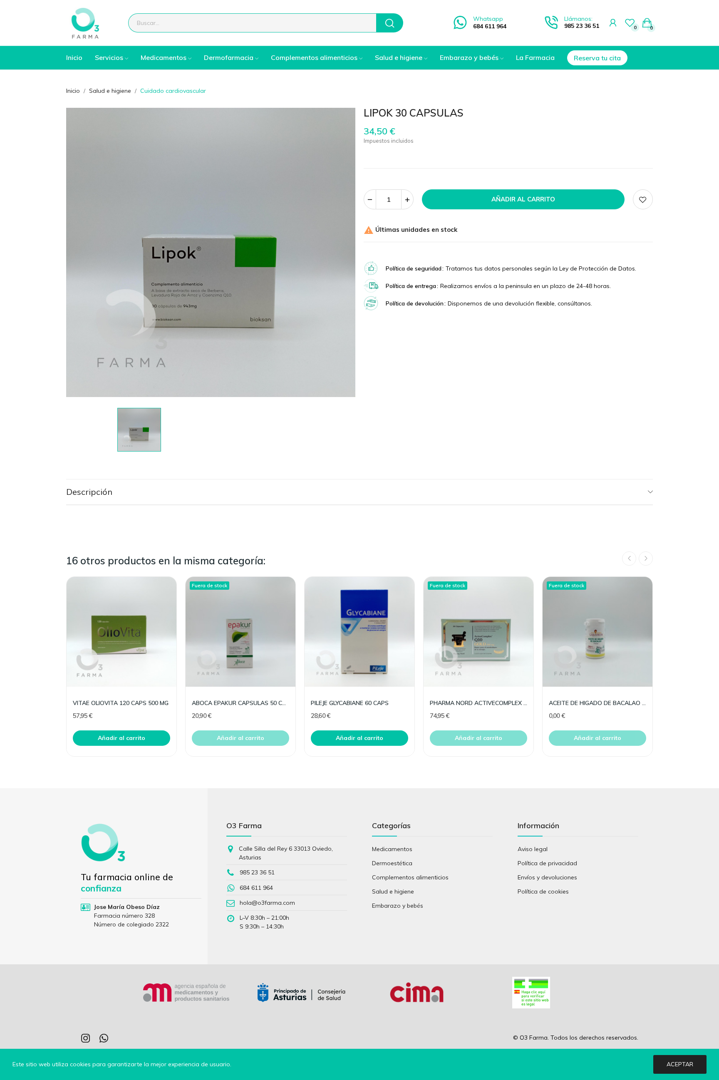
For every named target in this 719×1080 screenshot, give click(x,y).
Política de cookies (543, 891)
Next (646, 558)
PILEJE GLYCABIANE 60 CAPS (350, 703)
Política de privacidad (547, 863)
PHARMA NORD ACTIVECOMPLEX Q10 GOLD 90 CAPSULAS (478, 703)
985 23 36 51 (581, 26)
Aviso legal (533, 849)
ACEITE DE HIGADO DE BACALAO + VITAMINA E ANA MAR (597, 703)
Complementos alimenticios (410, 877)
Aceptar (680, 1064)
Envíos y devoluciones (547, 877)
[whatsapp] (104, 1038)
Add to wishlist (643, 199)
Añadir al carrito (523, 199)
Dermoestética (392, 863)
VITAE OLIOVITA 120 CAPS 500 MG (121, 703)
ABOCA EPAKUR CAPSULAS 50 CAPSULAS (240, 703)
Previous (629, 558)
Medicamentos (392, 849)
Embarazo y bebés (397, 905)
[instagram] (86, 1038)
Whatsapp (488, 18)
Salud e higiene (393, 891)
